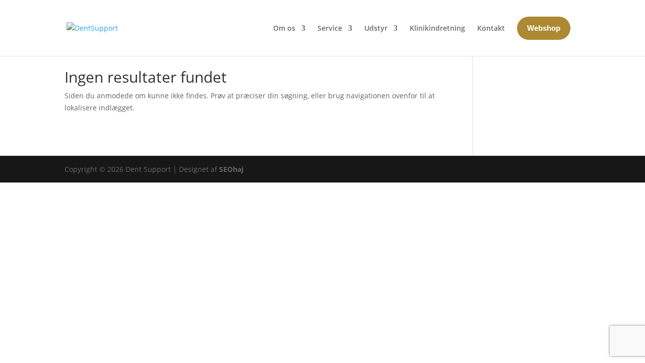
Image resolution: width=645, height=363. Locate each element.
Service (329, 28)
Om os (284, 28)
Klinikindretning (437, 28)
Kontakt (491, 28)
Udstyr (376, 28)
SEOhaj (231, 169)
